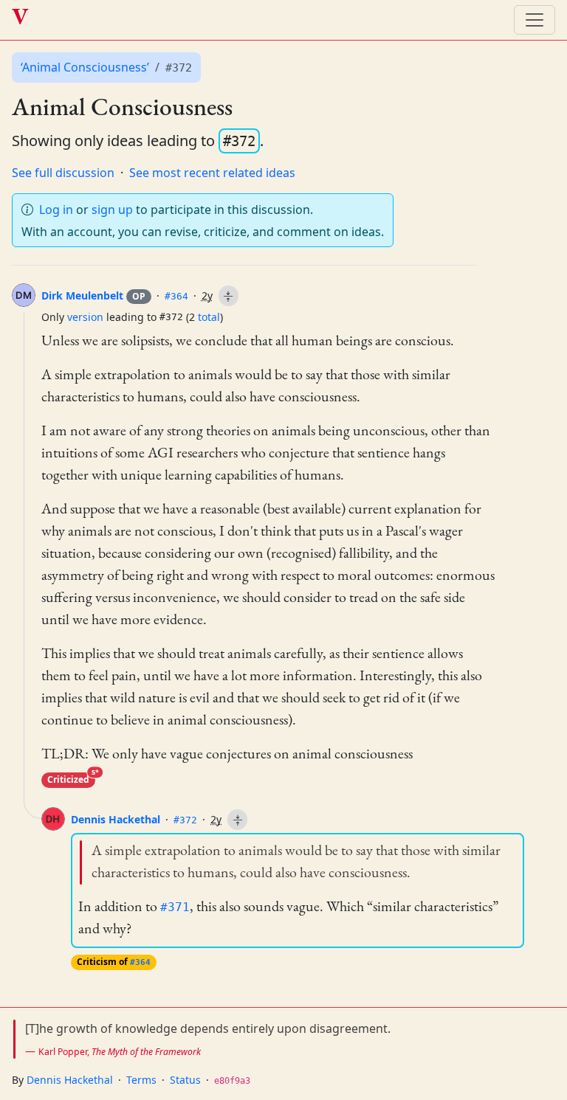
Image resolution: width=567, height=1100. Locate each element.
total (209, 317)
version (85, 317)
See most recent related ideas (212, 173)
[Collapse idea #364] (228, 296)
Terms (141, 1080)
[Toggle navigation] (534, 20)
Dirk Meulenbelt (93, 295)
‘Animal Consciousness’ (85, 67)
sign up (112, 209)
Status (185, 1080)
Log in (56, 209)
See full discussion (63, 173)
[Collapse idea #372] (237, 819)
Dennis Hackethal (115, 819)
